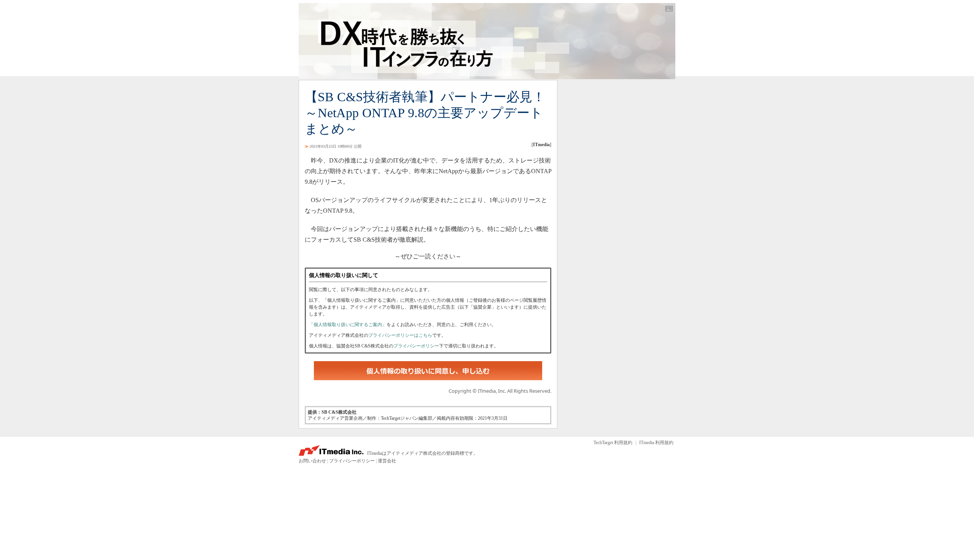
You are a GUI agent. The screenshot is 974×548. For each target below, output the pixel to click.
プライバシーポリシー (416, 346)
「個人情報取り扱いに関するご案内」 (348, 324)
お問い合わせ (312, 461)
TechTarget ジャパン (487, 41)
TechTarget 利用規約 (613, 442)
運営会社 (387, 461)
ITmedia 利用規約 (656, 442)
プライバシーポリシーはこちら (400, 335)
